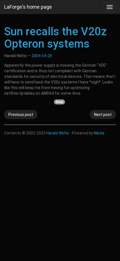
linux (59, 102)
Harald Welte (57, 133)
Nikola (99, 133)
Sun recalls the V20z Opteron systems (55, 37)
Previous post (20, 114)
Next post (103, 114)
